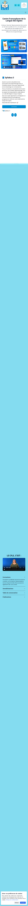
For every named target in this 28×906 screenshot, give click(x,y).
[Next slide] (15, 115)
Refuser (17, 902)
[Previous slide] (12, 115)
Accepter (23, 902)
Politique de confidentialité (12, 899)
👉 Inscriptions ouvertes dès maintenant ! (14, 103)
